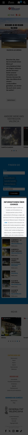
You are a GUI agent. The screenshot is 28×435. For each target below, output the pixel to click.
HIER (6, 222)
